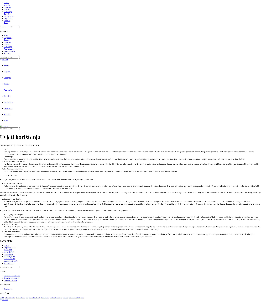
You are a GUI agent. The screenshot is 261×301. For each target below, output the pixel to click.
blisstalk (2, 297)
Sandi (51, 297)
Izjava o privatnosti (11, 278)
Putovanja (8, 12)
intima (13, 297)
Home (6, 3)
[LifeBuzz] (4, 300)
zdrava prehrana (73, 297)
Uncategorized (9, 51)
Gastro (6, 9)
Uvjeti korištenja (10, 280)
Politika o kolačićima (12, 276)
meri (27, 297)
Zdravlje (7, 14)
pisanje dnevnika (45, 297)
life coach (18, 297)
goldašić (9, 297)
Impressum (8, 289)
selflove (60, 297)
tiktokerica (65, 297)
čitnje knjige (80, 297)
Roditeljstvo (8, 16)
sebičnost (55, 297)
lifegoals (23, 297)
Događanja (8, 18)
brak (6, 297)
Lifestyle (7, 7)
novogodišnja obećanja (34, 297)
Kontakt (7, 21)
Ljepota (7, 5)
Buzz (6, 23)
